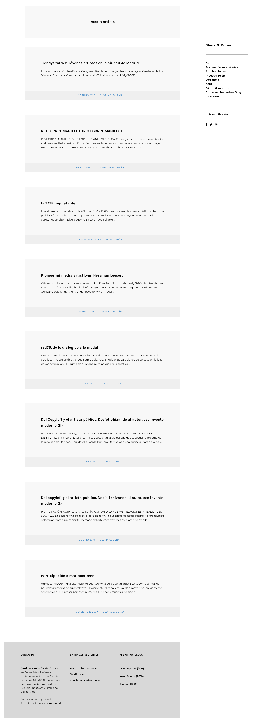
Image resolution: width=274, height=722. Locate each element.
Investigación (215, 75)
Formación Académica (222, 67)
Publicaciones (216, 71)
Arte (209, 84)
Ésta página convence (84, 668)
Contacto (212, 96)
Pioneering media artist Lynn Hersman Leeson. (82, 275)
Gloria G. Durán (111, 95)
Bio (208, 63)
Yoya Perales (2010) (132, 676)
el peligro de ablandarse (85, 679)
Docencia (212, 79)
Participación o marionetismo (67, 576)
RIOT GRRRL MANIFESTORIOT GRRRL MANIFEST (82, 131)
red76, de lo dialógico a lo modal (69, 347)
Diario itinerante (218, 88)
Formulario (55, 703)
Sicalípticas (77, 674)
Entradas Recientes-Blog (223, 92)
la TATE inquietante (58, 203)
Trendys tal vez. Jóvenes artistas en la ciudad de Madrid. (90, 63)
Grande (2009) (129, 683)
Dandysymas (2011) (132, 668)
